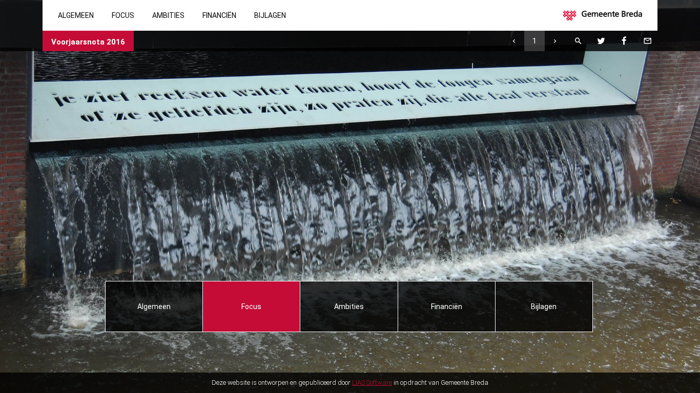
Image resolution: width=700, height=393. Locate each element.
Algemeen (76, 15)
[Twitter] (601, 41)
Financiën (219, 15)
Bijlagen (270, 15)
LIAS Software (372, 382)
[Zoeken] (578, 41)
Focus (123, 15)
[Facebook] (624, 41)
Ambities (168, 15)
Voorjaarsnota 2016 (88, 42)
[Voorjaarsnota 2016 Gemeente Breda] (607, 15)
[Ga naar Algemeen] (555, 41)
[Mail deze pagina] (647, 41)
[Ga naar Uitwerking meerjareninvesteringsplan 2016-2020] (514, 41)
